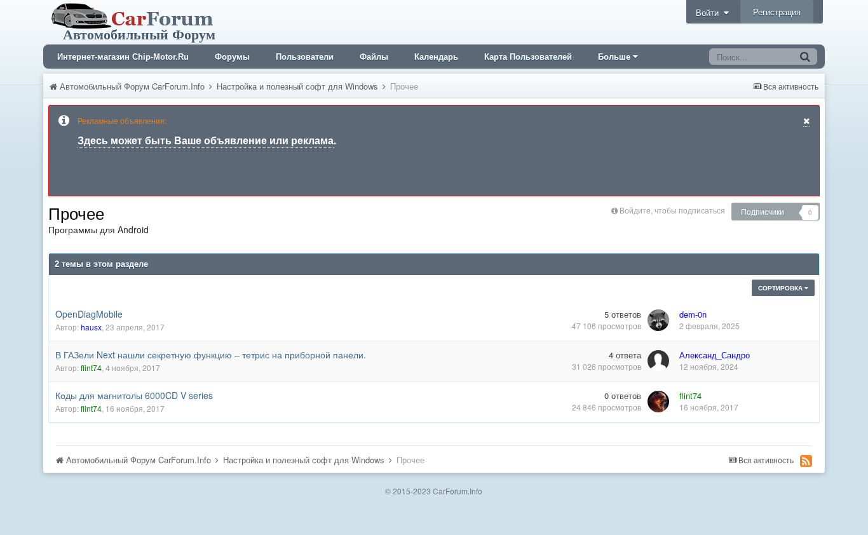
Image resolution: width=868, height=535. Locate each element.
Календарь (436, 57)
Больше (614, 57)
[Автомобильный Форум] (135, 21)
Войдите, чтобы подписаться (672, 210)
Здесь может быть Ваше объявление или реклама (206, 140)
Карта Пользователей (528, 57)
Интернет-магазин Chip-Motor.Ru (123, 57)
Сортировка (781, 287)
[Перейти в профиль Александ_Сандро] (658, 361)
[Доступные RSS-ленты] (806, 461)
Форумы (232, 57)
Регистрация (777, 12)
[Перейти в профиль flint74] (658, 401)
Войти (710, 12)
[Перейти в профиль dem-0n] (658, 320)
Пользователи (305, 57)
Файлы (374, 57)
